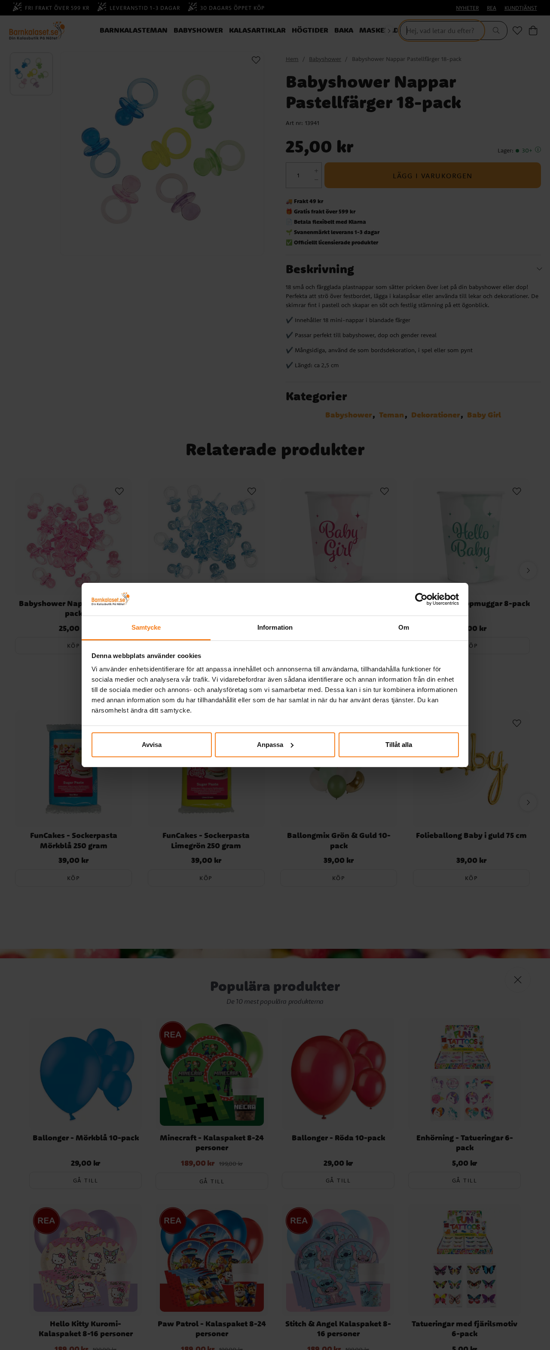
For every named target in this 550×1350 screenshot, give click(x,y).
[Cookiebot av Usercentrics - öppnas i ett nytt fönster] (421, 599)
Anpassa (270, 744)
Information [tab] (275, 627)
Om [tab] (403, 627)
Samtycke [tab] (146, 627)
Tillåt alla (398, 744)
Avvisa (152, 744)
